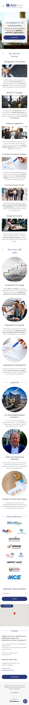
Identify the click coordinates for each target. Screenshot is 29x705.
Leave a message (15, 677)
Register (14, 598)
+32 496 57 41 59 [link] (6, 668)
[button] (4, 5)
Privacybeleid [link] (14, 692)
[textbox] (14, 593)
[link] (14, 6)
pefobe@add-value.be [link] (8, 670)
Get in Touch (14, 37)
